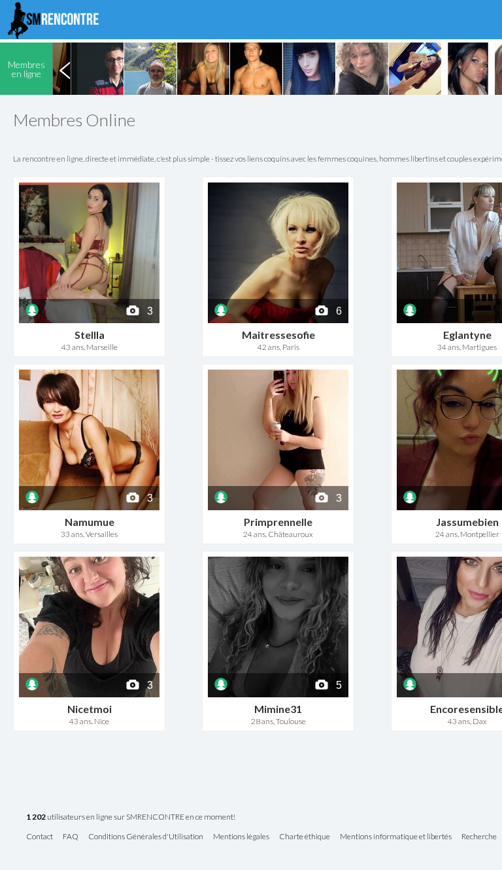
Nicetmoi (89, 709)
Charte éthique (304, 837)
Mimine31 (278, 709)
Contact (39, 837)
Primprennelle (278, 521)
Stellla (90, 334)
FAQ (70, 837)
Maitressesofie (278, 334)
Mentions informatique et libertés (396, 837)
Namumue (89, 521)
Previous (64, 69)
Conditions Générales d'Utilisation (145, 837)
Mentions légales (241, 837)
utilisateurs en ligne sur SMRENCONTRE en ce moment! (130, 817)
